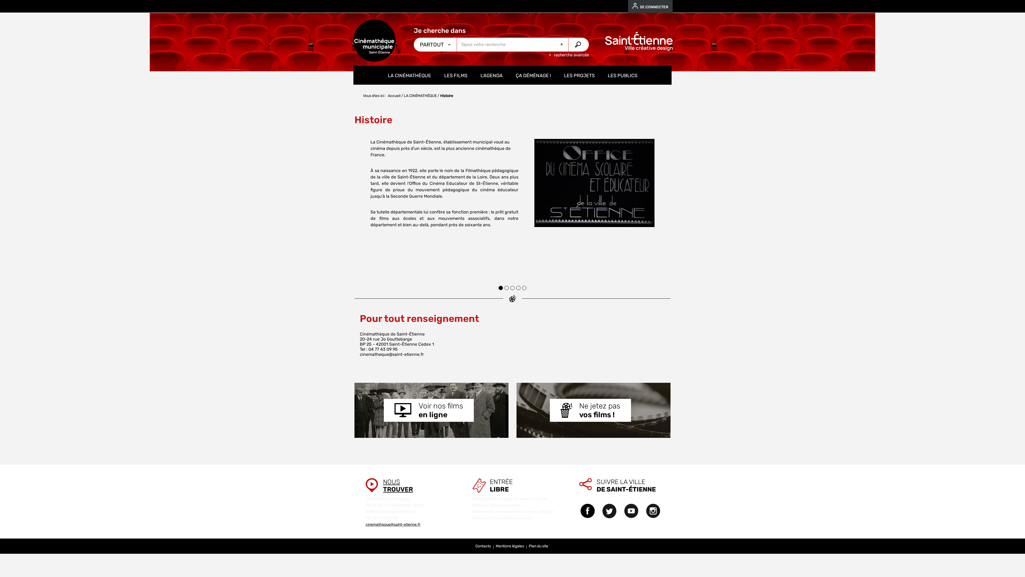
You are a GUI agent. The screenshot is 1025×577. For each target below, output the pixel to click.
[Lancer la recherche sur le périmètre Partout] (578, 45)
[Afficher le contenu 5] (524, 288)
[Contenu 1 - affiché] (501, 288)
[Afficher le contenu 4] (518, 288)
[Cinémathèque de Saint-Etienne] (374, 41)
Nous (398, 485)
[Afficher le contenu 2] (506, 288)
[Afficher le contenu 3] (512, 288)
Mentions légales (510, 546)
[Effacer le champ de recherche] (562, 45)
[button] (360, 204)
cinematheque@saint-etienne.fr (392, 354)
